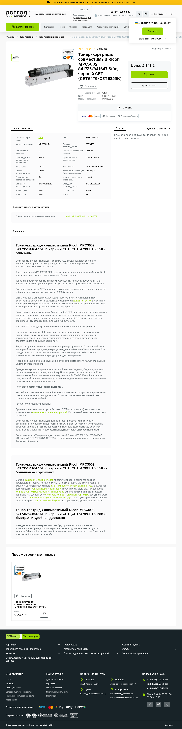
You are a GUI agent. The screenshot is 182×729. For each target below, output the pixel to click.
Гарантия (50, 684)
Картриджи (49, 27)
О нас (8, 679)
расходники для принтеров (39, 480)
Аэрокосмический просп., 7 (123, 684)
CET (104, 93)
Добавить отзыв (156, 128)
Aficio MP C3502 (89, 216)
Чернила (73, 27)
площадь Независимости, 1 (93, 694)
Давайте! (152, 31)
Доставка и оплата (54, 679)
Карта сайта (11, 700)
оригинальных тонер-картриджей (49, 412)
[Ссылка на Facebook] (150, 704)
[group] (48, 74)
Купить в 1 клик (149, 85)
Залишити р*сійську (150, 38)
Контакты (10, 684)
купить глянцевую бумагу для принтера (71, 486)
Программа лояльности (57, 692)
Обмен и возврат (54, 688)
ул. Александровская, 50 (121, 694)
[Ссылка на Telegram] (139, 14)
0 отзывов (102, 49)
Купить (152, 74)
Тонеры (61, 27)
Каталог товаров (25, 27)
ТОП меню (12, 636)
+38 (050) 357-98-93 (157, 684)
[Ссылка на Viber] (146, 14)
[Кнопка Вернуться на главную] (16, 14)
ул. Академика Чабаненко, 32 (124, 697)
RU (171, 14)
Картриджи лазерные (51, 37)
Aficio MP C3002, (74, 216)
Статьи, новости (13, 688)
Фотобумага (87, 27)
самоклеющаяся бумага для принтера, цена (50, 497)
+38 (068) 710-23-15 (157, 688)
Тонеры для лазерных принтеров (23, 649)
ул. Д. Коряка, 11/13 (89, 684)
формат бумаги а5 (80, 18)
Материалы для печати (76, 649)
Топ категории (30, 636)
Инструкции (51, 696)
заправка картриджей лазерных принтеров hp (40, 492)
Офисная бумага (131, 644)
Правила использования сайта (20, 696)
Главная (10, 37)
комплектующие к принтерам (45, 489)
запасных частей (82, 300)
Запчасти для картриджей (108, 27)
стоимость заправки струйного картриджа (67, 495)
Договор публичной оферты (19, 692)
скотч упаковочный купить (47, 500)
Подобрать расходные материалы (50, 14)
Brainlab (169, 725)
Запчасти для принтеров (135, 653)
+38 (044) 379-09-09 (119, 12)
